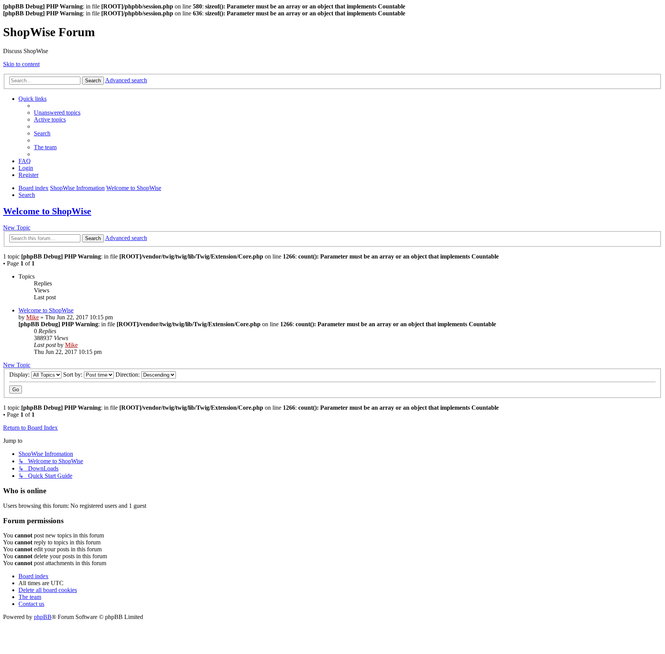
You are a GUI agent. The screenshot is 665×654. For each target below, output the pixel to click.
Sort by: (73, 374)
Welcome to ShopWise (47, 211)
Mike (32, 317)
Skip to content (21, 64)
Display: (20, 374)
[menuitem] (57, 112)
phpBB (43, 617)
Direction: (128, 374)
